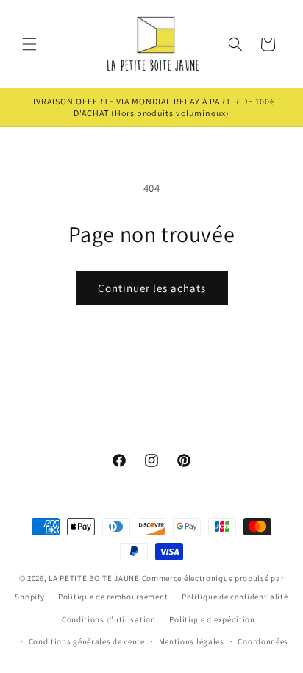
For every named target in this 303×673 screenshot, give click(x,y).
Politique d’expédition (211, 619)
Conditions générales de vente (87, 641)
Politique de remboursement (113, 596)
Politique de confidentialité (235, 596)
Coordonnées (263, 641)
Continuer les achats (152, 288)
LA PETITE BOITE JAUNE (94, 578)
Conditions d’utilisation (109, 619)
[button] (29, 44)
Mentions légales (191, 641)
